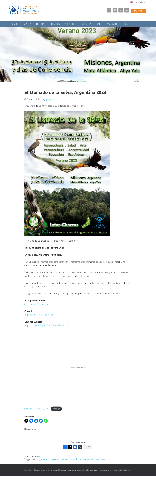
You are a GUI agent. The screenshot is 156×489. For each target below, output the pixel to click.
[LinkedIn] (75, 447)
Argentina (42, 459)
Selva (102, 459)
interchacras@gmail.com (36, 304)
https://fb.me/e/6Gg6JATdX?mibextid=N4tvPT (46, 325)
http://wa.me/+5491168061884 (39, 314)
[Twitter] (70, 447)
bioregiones (53, 459)
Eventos (41, 456)
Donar (138, 10)
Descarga (56, 409)
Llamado (64, 459)
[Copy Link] (80, 447)
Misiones (94, 459)
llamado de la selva (79, 459)
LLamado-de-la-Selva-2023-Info (36, 409)
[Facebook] (65, 447)
